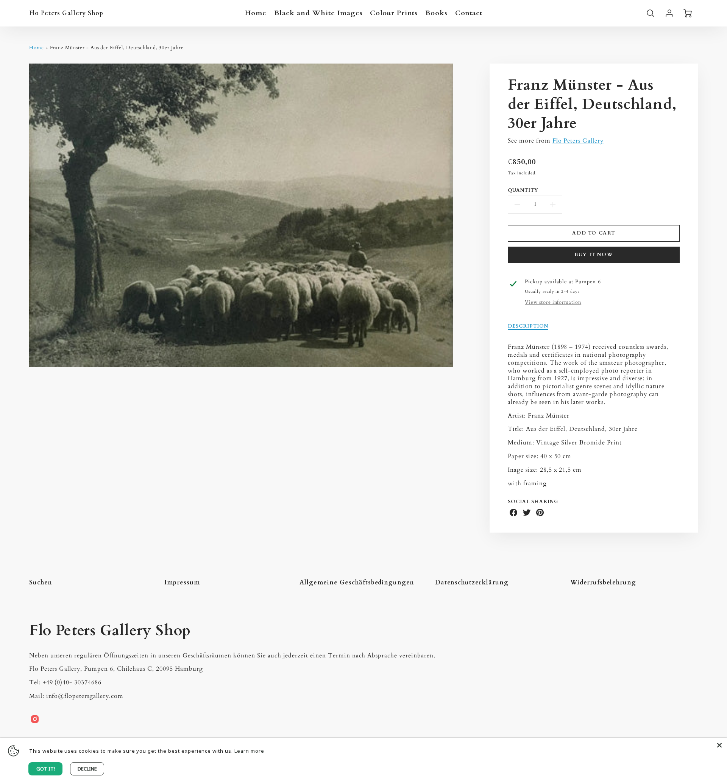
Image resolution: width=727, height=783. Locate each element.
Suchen (40, 582)
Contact (468, 13)
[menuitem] (256, 13)
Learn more (249, 750)
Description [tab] (528, 326)
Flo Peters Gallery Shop (110, 630)
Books (436, 13)
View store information (553, 302)
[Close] (719, 745)
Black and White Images (318, 13)
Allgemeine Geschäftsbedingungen (357, 582)
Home (256, 13)
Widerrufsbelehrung (603, 582)
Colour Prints (393, 13)
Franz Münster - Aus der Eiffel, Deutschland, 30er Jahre (117, 47)
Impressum (182, 582)
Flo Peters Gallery (578, 141)
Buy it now (593, 254)
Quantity (523, 190)
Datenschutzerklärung (472, 582)
